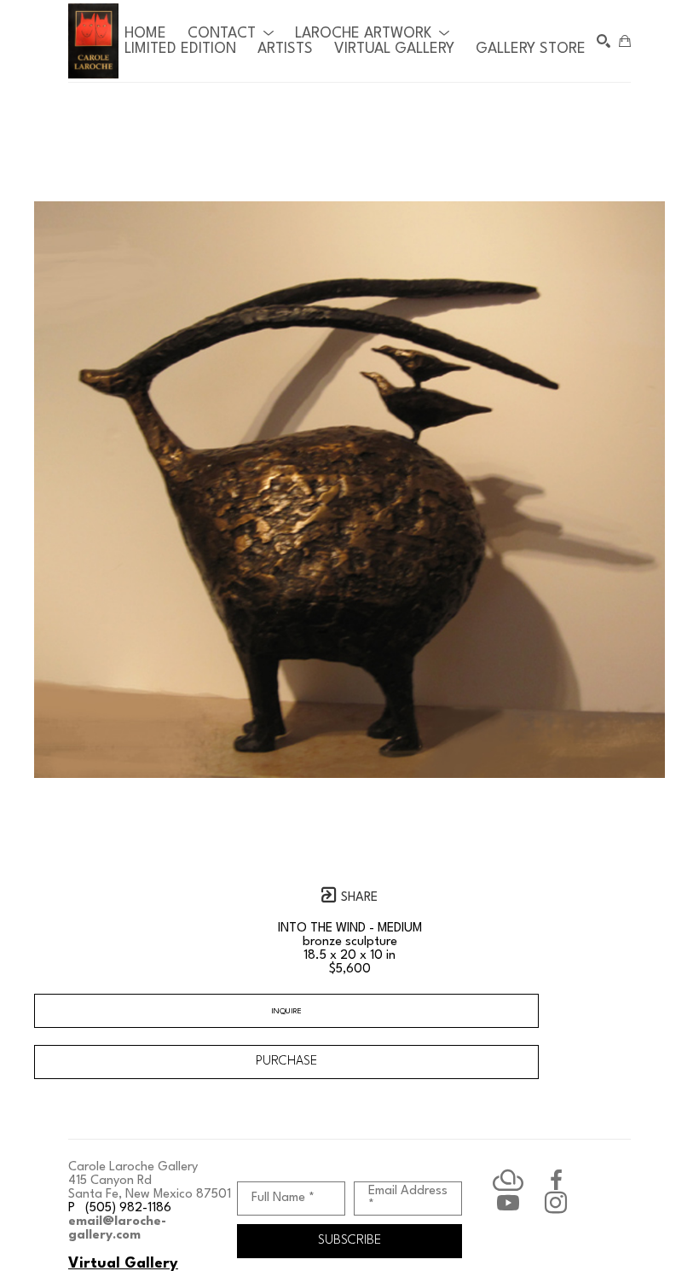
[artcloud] (508, 1180)
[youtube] (508, 1203)
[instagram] (556, 1203)
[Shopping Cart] (625, 41)
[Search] (603, 41)
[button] (231, 33)
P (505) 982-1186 (119, 1208)
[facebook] (556, 1180)
